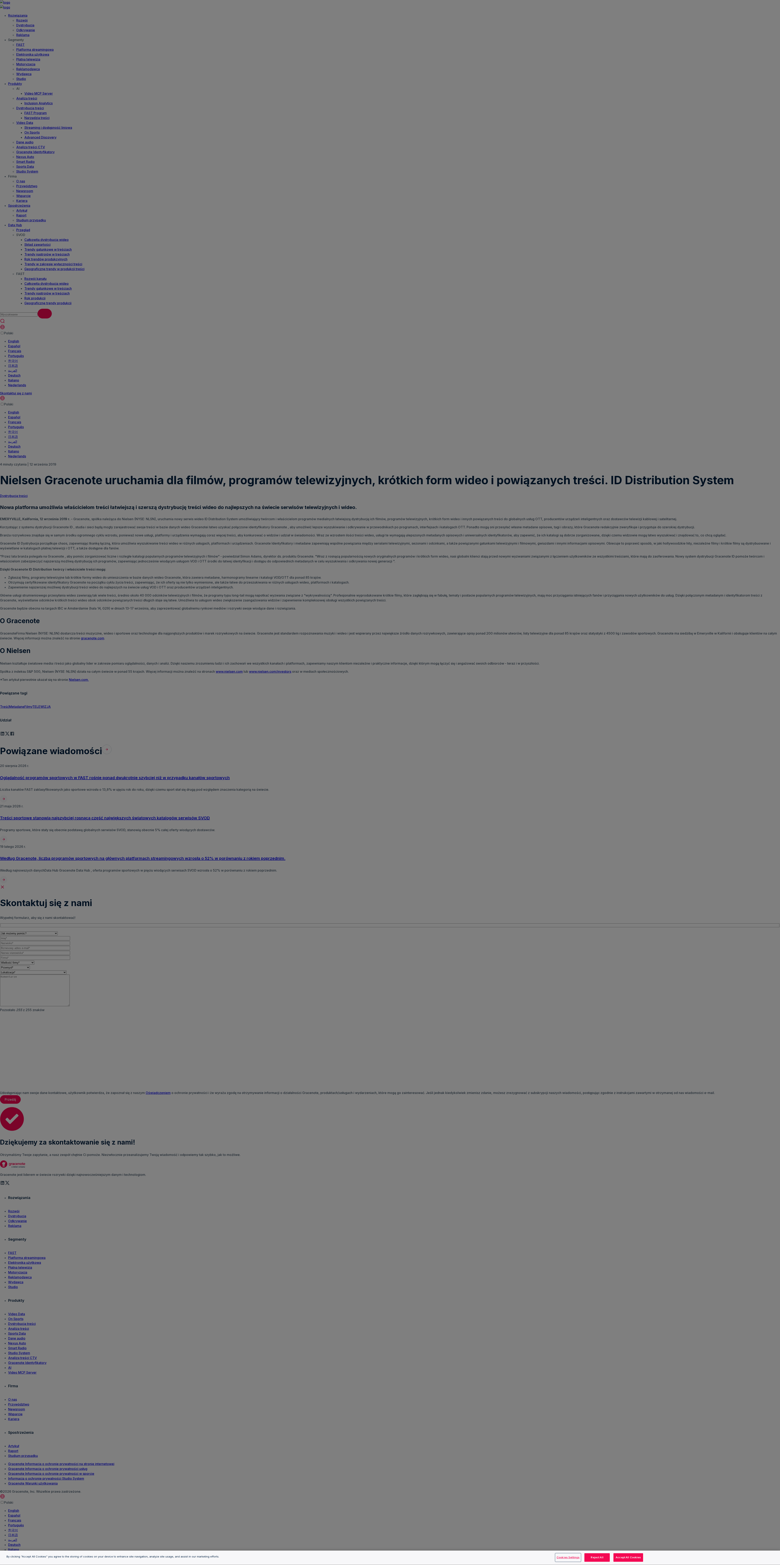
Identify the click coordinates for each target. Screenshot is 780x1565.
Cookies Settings (568, 1557)
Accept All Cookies (628, 1557)
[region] (390, 1558)
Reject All (597, 1557)
